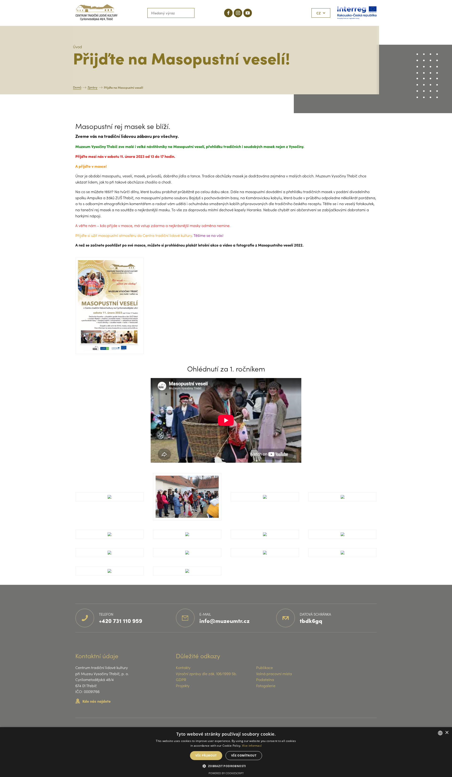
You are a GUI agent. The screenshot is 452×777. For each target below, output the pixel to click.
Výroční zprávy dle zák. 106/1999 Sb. (206, 673)
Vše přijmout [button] (206, 755)
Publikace (264, 667)
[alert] (226, 752)
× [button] (446, 732)
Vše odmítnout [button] (243, 755)
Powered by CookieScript (226, 773)
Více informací (252, 746)
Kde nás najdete (96, 701)
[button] (226, 766)
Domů (77, 87)
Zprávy (92, 87)
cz (318, 13)
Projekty (183, 685)
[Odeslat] (189, 13)
